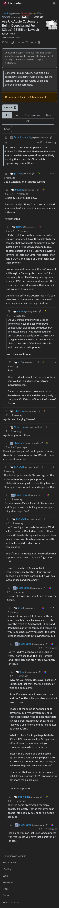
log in (23, 97)
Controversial (32, 115)
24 (6, 42)
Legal (5, 875)
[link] (12, 42)
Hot (7, 115)
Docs (6, 889)
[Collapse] (6, 137)
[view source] (39, 43)
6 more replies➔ (20, 788)
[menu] (54, 3)
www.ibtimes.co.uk (11, 38)
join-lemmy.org (11, 902)
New (48, 115)
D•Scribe (15, 3)
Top (17, 115)
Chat (7, 129)
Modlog (7, 869)
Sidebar (8, 107)
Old (28, 121)
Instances (8, 882)
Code (6, 895)
